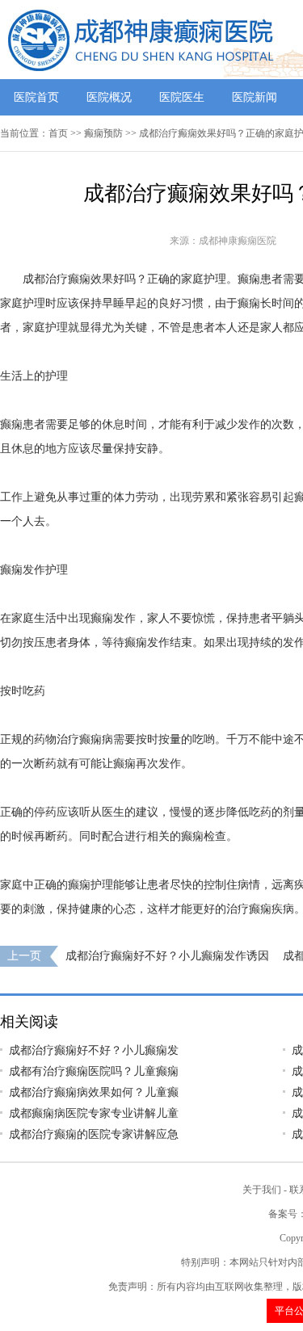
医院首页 (36, 97)
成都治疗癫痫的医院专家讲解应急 (94, 1134)
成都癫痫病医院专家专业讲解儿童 (94, 1113)
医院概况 (109, 97)
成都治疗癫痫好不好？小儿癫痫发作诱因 (167, 956)
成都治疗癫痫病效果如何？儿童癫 (94, 1092)
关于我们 (261, 1189)
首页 (58, 133)
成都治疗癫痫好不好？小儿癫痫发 (94, 1050)
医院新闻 (254, 97)
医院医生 (181, 97)
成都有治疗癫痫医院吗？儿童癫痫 (94, 1071)
